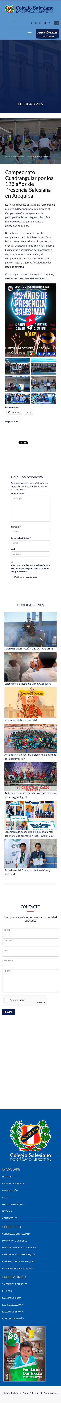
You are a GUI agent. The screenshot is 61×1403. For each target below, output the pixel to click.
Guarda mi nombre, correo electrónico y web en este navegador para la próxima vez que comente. (30, 568)
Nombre (16, 526)
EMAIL (6, 950)
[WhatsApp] (40, 23)
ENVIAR (8, 1012)
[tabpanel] (30, 76)
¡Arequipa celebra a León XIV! (20, 720)
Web (13, 549)
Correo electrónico (21, 538)
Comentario (17, 493)
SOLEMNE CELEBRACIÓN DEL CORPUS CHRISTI (29, 648)
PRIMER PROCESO (47, 34)
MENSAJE (7, 971)
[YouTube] (36, 23)
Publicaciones (42, 157)
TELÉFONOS (8, 940)
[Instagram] (44, 23)
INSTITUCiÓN (8, 961)
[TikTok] (49, 23)
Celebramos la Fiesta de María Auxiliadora (27, 683)
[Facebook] (31, 23)
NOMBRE (7, 930)
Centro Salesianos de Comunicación (40, 1393)
